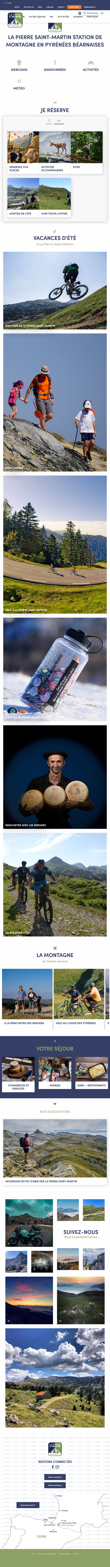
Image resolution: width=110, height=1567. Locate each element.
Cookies (76, 1554)
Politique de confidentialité (46, 1554)
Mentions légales (64, 1554)
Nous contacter (55, 1477)
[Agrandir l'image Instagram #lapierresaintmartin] (29, 1223)
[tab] (49, 121)
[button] (90, 13)
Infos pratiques (55, 1485)
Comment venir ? (28, 1505)
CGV (32, 1554)
